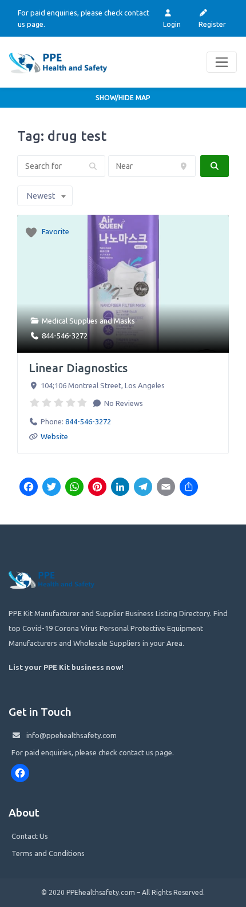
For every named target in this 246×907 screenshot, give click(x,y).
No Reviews (122, 403)
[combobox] (45, 196)
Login (172, 24)
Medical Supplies (70, 321)
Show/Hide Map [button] (123, 97)
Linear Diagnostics (78, 367)
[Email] (165, 488)
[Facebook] (28, 488)
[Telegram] (143, 488)
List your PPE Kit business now (65, 667)
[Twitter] (51, 488)
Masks (124, 321)
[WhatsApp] (74, 488)
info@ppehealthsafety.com (71, 735)
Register (212, 24)
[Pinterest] (97, 488)
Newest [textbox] (40, 195)
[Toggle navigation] (222, 62)
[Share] (188, 488)
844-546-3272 (65, 336)
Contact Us (29, 836)
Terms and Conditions (48, 853)
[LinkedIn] (120, 488)
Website (54, 436)
